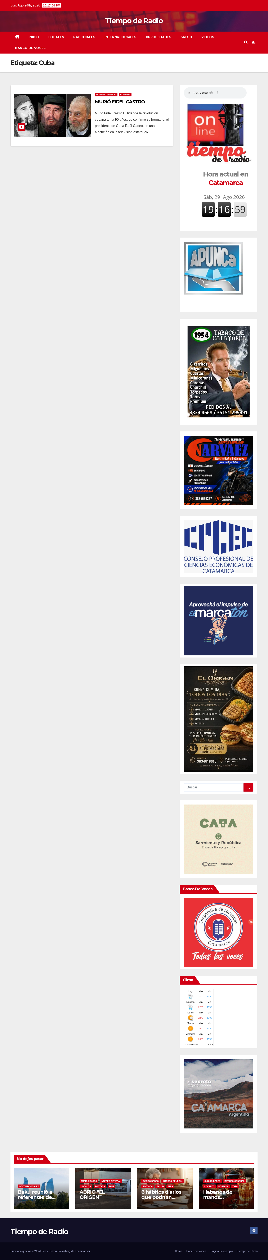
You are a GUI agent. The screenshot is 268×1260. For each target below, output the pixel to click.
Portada (125, 94)
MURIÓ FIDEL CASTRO (120, 102)
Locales (56, 37)
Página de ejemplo (221, 1251)
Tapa (111, 1186)
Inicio (34, 37)
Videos (207, 37)
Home (178, 1251)
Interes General (106, 94)
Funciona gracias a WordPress (29, 1251)
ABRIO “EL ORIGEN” (92, 1194)
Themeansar (82, 1251)
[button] (245, 42)
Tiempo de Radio (134, 20)
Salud (186, 37)
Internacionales (120, 37)
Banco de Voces (30, 48)
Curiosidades (158, 37)
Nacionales (84, 37)
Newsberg (64, 1251)
